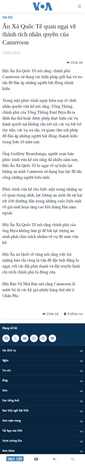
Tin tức (7, 17)
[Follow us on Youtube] (24, 338)
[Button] (74, 62)
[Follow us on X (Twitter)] (15, 338)
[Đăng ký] (52, 338)
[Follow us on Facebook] (6, 338)
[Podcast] (43, 338)
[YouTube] (36, 459)
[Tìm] (73, 459)
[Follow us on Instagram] (34, 338)
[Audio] (54, 459)
